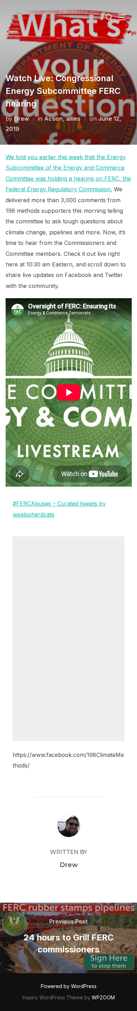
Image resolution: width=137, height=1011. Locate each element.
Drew (21, 118)
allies (73, 118)
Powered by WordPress (69, 986)
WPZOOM (103, 997)
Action (53, 118)
